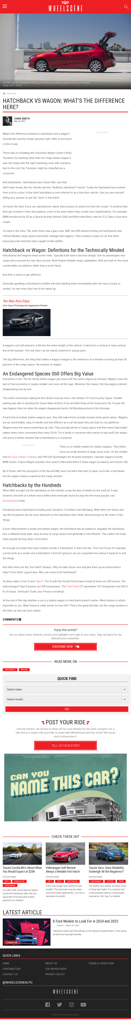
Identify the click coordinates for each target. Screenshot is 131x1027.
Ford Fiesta (73, 586)
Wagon (24, 670)
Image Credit (8, 85)
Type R (39, 581)
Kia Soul (12, 456)
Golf (59, 881)
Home (6, 963)
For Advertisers (56, 968)
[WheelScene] (4, 93)
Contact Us (10, 974)
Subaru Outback (27, 456)
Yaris (121, 881)
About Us (51, 963)
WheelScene (73, 1015)
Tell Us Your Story (65, 745)
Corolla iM (19, 881)
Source (19, 85)
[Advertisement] (102, 155)
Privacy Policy (55, 974)
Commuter (12, 93)
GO (67, 709)
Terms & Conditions (101, 963)
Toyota (110, 881)
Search (126, 6)
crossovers (10, 500)
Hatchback (10, 670)
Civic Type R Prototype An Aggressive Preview (25, 305)
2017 (7, 881)
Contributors (12, 968)
